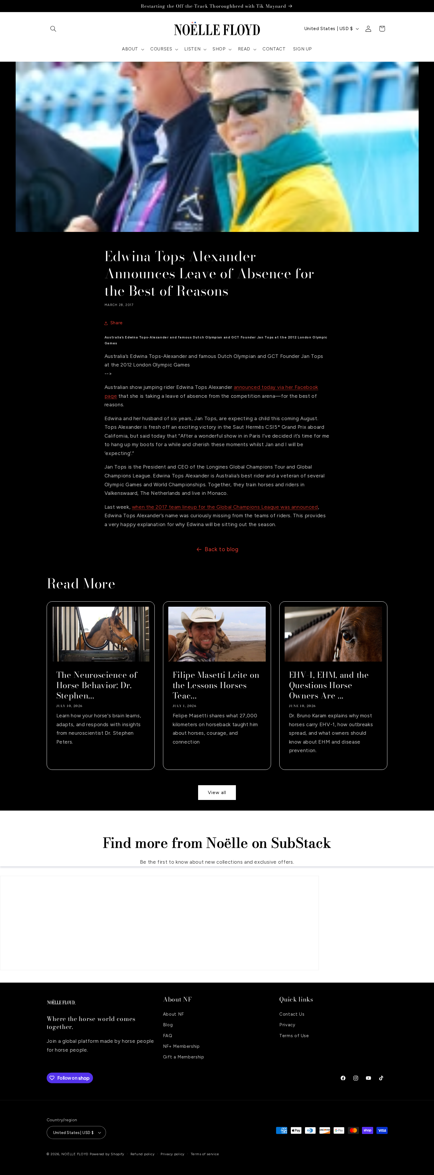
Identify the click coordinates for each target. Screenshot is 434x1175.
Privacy (287, 1024)
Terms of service (205, 1154)
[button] (53, 28)
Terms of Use (294, 1035)
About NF (173, 1014)
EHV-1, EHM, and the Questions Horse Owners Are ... (329, 685)
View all (217, 792)
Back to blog (222, 549)
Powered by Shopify (107, 1154)
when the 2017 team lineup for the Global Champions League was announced (225, 507)
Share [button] (116, 322)
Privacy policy (173, 1154)
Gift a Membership (183, 1057)
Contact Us (291, 1014)
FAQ (167, 1035)
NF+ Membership (181, 1046)
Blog (168, 1024)
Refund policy (142, 1154)
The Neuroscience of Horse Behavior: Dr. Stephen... (96, 685)
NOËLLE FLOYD (75, 1154)
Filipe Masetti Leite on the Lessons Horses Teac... (215, 685)
